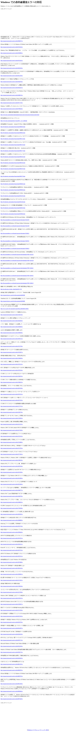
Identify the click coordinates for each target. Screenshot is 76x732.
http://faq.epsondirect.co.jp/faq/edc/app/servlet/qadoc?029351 (15, 241)
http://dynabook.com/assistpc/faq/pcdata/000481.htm (13, 183)
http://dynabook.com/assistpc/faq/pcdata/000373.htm (13, 176)
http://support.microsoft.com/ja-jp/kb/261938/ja (12, 472)
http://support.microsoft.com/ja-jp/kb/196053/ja (12, 376)
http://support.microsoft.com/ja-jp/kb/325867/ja (12, 604)
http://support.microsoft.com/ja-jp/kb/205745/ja (12, 400)
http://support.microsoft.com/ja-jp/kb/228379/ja (12, 412)
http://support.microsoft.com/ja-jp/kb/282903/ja (12, 514)
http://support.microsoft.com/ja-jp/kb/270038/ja (12, 508)
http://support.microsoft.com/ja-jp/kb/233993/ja (12, 418)
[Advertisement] (38, 21)
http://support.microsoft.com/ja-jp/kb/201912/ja (12, 394)
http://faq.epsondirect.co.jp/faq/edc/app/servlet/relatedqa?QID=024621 (17, 268)
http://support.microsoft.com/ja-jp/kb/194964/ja (12, 358)
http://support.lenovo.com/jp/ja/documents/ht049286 (13, 295)
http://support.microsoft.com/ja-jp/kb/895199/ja (12, 683)
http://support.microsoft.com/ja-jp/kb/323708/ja (12, 592)
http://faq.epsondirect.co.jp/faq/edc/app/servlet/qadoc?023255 (15, 219)
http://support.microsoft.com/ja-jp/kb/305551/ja (12, 556)
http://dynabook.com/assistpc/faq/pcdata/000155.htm (13, 144)
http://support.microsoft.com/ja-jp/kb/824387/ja (12, 628)
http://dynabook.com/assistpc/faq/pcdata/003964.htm (13, 213)
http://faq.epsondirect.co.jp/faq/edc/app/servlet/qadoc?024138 (15, 225)
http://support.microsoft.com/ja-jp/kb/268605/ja (12, 502)
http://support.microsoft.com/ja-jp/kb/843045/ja (12, 658)
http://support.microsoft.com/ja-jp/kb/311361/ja (11, 580)
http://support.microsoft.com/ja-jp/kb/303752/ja (12, 550)
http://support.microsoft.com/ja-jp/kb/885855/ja (12, 670)
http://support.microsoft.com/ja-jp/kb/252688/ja (12, 442)
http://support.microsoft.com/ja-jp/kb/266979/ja (12, 496)
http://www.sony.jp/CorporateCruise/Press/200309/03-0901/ (15, 308)
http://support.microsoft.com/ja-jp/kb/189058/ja (12, 332)
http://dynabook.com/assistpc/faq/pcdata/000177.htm (13, 150)
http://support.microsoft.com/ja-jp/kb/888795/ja (12, 676)
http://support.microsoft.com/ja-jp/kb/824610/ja (12, 634)
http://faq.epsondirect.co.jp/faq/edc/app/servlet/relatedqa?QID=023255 (17, 254)
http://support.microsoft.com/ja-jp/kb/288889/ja (12, 520)
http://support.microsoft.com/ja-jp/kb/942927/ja (12, 87)
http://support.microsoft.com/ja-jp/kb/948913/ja (12, 95)
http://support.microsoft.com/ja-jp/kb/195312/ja (12, 364)
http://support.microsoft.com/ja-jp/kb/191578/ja (12, 346)
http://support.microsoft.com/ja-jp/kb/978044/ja (12, 108)
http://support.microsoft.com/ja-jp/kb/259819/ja (12, 460)
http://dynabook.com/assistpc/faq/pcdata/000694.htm (13, 189)
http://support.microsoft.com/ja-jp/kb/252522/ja (12, 436)
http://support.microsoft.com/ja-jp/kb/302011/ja (11, 544)
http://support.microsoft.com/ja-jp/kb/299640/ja (12, 532)
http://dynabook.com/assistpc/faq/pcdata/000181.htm (13, 156)
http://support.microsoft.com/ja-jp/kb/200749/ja (12, 388)
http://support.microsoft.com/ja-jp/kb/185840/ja (12, 326)
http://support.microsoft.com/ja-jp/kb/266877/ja (12, 490)
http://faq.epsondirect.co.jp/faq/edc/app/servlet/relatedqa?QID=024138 (17, 260)
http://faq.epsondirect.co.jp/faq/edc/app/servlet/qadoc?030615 (15, 248)
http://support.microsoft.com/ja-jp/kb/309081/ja (12, 574)
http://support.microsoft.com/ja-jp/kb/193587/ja (12, 352)
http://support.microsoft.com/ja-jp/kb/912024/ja (12, 47)
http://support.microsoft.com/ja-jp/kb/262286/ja (12, 478)
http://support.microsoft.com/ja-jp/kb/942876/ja (12, 81)
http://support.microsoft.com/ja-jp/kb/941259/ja (12, 75)
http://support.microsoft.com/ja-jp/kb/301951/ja (12, 538)
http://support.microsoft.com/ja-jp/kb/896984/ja (12, 691)
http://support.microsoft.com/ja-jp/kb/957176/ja (12, 102)
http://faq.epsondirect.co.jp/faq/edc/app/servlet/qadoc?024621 (15, 233)
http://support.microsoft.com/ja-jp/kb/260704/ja (12, 466)
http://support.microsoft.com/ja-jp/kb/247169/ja (12, 430)
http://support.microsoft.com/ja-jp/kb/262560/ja (12, 484)
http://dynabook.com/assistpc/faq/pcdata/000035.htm (13, 126)
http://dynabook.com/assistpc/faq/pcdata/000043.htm (13, 132)
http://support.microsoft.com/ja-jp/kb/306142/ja (12, 568)
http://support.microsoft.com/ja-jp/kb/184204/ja (12, 320)
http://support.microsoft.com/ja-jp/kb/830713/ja (12, 640)
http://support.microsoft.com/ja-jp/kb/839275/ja (12, 652)
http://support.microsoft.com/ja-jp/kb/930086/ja (12, 53)
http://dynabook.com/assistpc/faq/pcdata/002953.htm (13, 207)
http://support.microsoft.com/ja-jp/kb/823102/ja (12, 616)
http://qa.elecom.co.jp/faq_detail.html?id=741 (11, 289)
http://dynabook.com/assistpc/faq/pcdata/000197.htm (13, 168)
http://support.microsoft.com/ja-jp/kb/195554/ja (12, 370)
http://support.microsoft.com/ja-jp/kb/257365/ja (12, 454)
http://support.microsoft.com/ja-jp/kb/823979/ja (12, 622)
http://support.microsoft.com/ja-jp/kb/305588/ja (12, 562)
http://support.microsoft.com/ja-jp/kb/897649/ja (12, 698)
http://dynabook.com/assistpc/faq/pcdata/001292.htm (13, 201)
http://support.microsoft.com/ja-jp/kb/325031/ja (12, 598)
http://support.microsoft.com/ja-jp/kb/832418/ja (12, 646)
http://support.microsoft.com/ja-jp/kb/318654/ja (12, 586)
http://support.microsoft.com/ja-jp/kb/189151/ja (12, 338)
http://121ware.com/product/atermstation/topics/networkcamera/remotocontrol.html (20, 114)
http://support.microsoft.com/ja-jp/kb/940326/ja (12, 68)
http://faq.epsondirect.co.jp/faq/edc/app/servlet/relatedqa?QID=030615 (17, 283)
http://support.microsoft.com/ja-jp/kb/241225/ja (12, 424)
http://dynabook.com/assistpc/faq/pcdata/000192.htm (13, 162)
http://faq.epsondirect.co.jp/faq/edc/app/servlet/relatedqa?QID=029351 (17, 275)
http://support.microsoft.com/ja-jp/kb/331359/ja (12, 610)
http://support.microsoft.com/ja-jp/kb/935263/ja (12, 60)
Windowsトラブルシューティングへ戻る (38, 730)
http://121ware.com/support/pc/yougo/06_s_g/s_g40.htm (14, 120)
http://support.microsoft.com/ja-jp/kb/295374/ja (12, 526)
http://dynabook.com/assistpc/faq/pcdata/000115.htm (13, 138)
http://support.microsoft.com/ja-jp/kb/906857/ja (12, 41)
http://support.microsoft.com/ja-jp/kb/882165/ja (12, 664)
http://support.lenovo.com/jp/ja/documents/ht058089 (13, 301)
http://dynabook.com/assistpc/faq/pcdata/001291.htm (13, 195)
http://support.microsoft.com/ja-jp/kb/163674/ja (12, 314)
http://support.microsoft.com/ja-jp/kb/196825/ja (12, 382)
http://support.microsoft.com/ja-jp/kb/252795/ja (12, 448)
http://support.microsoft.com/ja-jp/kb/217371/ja (12, 406)
